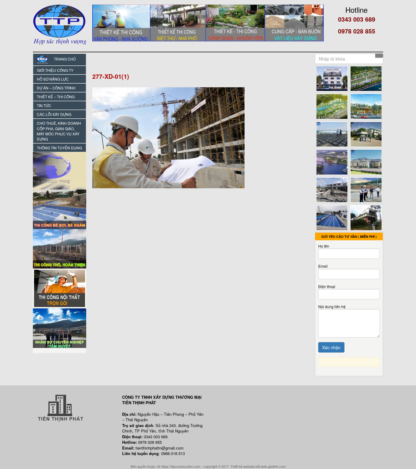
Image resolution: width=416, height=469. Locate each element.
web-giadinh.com (273, 466)
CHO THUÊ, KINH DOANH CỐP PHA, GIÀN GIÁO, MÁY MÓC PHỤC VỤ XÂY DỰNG (59, 130)
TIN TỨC (44, 105)
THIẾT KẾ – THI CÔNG (56, 96)
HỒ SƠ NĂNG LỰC (53, 79)
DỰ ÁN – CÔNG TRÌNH (56, 87)
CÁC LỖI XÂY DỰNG (54, 114)
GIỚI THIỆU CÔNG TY (55, 70)
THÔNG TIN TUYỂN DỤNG (59, 147)
